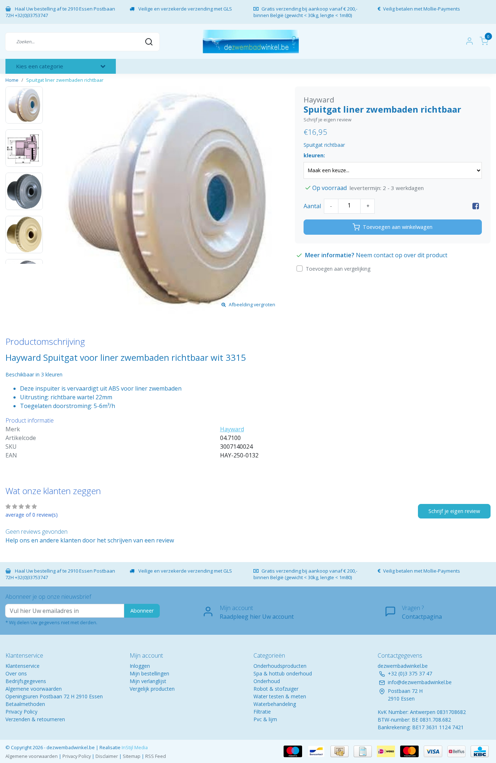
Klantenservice (22, 665)
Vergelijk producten (152, 688)
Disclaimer (106, 756)
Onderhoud (266, 681)
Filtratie (262, 711)
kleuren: (314, 155)
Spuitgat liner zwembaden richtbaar (64, 80)
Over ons (16, 673)
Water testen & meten (279, 696)
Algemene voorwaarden (33, 688)
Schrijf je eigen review (327, 119)
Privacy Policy (21, 711)
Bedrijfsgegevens (25, 681)
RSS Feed (155, 756)
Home (12, 80)
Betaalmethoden (25, 704)
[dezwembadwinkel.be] (251, 41)
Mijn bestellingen (149, 673)
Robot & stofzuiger (275, 688)
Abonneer (142, 610)
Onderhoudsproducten (279, 665)
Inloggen (140, 665)
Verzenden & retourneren (35, 719)
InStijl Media (134, 747)
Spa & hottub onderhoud (282, 673)
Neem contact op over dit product (401, 255)
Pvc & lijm (265, 719)
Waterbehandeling (274, 704)
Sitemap (132, 756)
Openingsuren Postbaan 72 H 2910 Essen (54, 696)
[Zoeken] (148, 41)
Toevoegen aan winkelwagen (397, 226)
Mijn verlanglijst (148, 681)
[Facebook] (475, 206)
